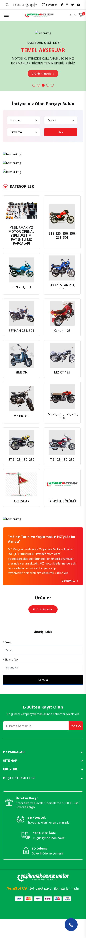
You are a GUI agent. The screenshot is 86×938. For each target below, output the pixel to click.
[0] (80, 15)
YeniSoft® (17, 888)
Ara (60, 132)
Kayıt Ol (76, 725)
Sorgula (43, 680)
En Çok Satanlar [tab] (43, 609)
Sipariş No (10, 659)
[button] (33, 85)
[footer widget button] (43, 752)
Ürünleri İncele (41, 73)
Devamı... (69, 581)
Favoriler (51, 4)
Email (7, 642)
